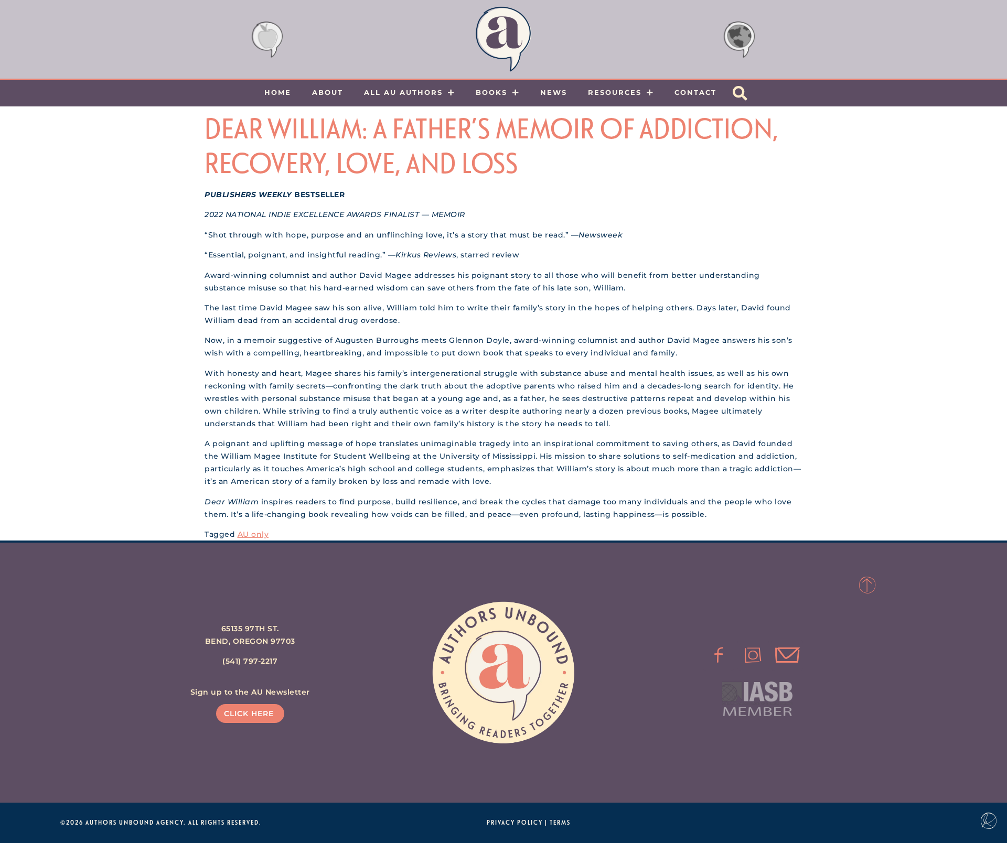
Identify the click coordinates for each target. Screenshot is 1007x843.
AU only (253, 534)
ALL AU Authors (403, 92)
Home (277, 92)
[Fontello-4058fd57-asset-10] (787, 655)
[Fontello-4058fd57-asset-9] (753, 655)
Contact (695, 92)
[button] (740, 93)
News (553, 92)
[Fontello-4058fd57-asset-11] (718, 655)
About (327, 92)
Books (491, 92)
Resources (614, 92)
